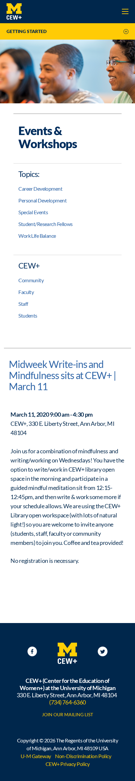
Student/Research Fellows (45, 224)
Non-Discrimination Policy (83, 756)
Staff (23, 304)
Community (31, 280)
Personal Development (42, 200)
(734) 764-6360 (67, 702)
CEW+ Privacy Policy (68, 764)
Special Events (33, 212)
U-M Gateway (36, 756)
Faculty (26, 292)
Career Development (40, 188)
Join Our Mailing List (67, 714)
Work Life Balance (37, 236)
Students (27, 315)
